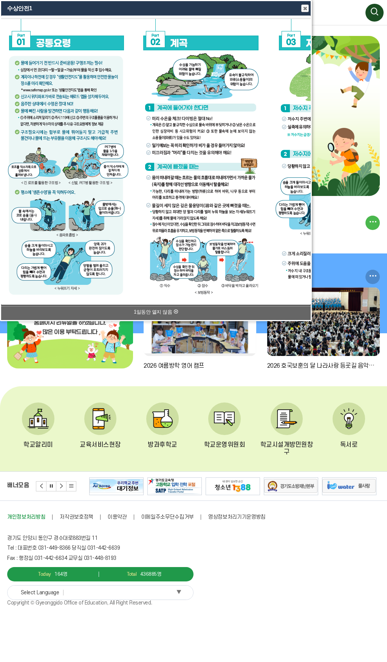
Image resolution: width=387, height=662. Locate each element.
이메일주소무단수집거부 (167, 517)
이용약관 (117, 517)
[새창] (70, 327)
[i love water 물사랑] (349, 486)
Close (305, 8)
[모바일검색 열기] (374, 13)
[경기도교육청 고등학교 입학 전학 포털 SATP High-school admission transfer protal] (174, 486)
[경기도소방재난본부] (291, 486)
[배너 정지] (51, 486)
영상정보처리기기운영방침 (237, 517)
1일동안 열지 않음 (153, 312)
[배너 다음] (61, 486)
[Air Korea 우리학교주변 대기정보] (116, 486)
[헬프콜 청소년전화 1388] (233, 486)
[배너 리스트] (72, 486)
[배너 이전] (41, 486)
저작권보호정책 (76, 517)
